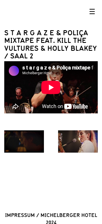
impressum (20, 215)
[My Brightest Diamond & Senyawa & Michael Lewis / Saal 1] (78, 141)
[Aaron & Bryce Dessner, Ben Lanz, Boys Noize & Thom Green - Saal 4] (24, 141)
